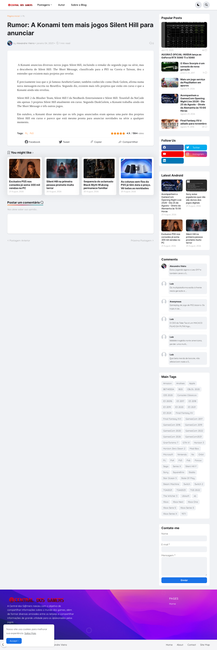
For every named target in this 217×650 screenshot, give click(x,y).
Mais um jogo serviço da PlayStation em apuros (192, 82)
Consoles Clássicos (186, 395)
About (180, 644)
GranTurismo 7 (170, 442)
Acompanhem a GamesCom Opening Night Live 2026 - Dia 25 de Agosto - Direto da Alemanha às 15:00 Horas (193, 103)
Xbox (165, 501)
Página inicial (13, 16)
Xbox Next (178, 501)
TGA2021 (167, 490)
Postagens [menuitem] (43, 4)
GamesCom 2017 (194, 418)
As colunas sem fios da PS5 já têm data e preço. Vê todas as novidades (136, 185)
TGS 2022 (195, 490)
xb (195, 496)
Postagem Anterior (19, 240)
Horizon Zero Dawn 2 (174, 448)
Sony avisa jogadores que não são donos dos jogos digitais (195, 198)
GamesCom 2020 (172, 430)
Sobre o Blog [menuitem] (78, 4)
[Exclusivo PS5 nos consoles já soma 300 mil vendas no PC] (24, 168)
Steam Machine (171, 484)
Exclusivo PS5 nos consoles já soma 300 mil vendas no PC (24, 185)
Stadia (192, 472)
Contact (192, 644)
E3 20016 (167, 401)
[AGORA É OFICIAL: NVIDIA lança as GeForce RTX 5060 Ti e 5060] (184, 35)
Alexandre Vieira (58, 644)
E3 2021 (191, 407)
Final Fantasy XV (184, 413)
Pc (24, 16)
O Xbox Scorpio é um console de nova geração (192, 66)
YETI (184, 513)
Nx (192, 454)
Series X (177, 466)
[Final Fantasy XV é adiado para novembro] (169, 124)
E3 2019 (167, 407)
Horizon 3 (199, 442)
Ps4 (172, 460)
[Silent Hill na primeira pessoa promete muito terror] (61, 168)
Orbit (201, 454)
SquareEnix (178, 472)
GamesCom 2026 (172, 436)
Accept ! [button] (14, 640)
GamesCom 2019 (193, 424)
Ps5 (32, 133)
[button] (198, 5)
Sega (165, 466)
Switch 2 (199, 484)
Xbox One (193, 501)
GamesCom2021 (193, 436)
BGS (181, 389)
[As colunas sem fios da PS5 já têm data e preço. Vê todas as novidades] (136, 168)
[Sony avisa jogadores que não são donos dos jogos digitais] (196, 185)
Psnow (198, 460)
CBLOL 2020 (193, 389)
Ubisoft (185, 496)
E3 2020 (179, 407)
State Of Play (188, 478)
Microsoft (168, 454)
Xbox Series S (187, 507)
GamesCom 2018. (172, 424)
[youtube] (172, 154)
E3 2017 (180, 401)
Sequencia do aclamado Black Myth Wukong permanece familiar (98, 185)
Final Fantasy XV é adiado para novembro (193, 122)
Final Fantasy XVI (172, 418)
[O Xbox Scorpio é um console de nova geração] (169, 66)
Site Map (205, 644)
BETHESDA (168, 389)
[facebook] (172, 147)
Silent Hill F (190, 466)
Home (172, 603)
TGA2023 (181, 490)
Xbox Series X (170, 513)
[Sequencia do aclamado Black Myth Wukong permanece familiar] (99, 168)
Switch (187, 484)
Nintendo (182, 454)
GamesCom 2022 (194, 430)
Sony (165, 472)
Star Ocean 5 (170, 478)
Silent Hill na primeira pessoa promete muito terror (60, 185)
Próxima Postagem (141, 240)
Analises (180, 383)
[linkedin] (172, 161)
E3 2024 (167, 413)
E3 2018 (192, 401)
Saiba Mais (30, 633)
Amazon (167, 383)
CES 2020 (168, 395)
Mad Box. (194, 448)
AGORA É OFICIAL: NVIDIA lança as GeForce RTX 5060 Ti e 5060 (181, 56)
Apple (192, 383)
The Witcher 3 (170, 496)
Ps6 (188, 460)
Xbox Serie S (169, 507)
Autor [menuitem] (61, 4)
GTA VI (186, 442)
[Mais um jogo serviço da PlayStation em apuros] (169, 82)
